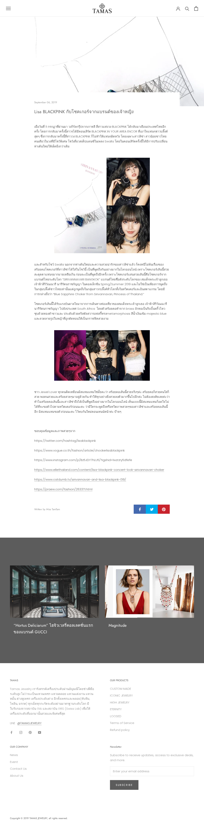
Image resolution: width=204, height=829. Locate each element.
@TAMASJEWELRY (29, 723)
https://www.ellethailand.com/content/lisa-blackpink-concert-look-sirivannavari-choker (99, 470)
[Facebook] (11, 732)
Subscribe (124, 785)
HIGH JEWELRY (119, 702)
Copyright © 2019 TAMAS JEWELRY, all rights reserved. (39, 818)
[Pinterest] (30, 732)
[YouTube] (39, 732)
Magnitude (118, 625)
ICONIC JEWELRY (121, 695)
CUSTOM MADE (120, 689)
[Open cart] (196, 8)
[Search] (187, 8)
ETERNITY (116, 709)
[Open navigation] (8, 8)
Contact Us (18, 769)
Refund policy (120, 730)
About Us (16, 776)
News (14, 755)
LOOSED (115, 716)
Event (14, 762)
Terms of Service (122, 723)
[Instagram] (20, 732)
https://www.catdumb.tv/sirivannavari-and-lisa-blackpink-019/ (80, 479)
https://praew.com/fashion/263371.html (63, 489)
